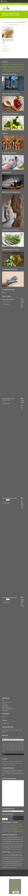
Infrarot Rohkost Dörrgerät (16, 849)
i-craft (18, 873)
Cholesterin (17, 841)
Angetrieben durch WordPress (7, 873)
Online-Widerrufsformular (7, 708)
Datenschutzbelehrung (7, 702)
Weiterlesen (5, 50)
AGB (3, 700)
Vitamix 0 (6, 867)
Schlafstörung (9, 863)
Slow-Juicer (14, 863)
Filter (5, 819)
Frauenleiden (17, 845)
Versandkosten (7, 48)
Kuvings (20, 855)
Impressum (4, 703)
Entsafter (10, 843)
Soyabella (19, 863)
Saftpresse (4, 863)
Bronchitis (12, 841)
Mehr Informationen (15, 890)
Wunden (15, 867)
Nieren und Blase (13, 861)
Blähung (7, 841)
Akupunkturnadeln (12, 837)
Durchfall (21, 841)
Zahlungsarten (5, 710)
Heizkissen (4, 849)
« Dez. (3, 754)
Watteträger (11, 867)
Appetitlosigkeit (8, 839)
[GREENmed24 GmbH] (5, 7)
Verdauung (13, 865)
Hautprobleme (19, 847)
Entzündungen (15, 843)
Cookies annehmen (16, 892)
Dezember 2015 (5, 723)
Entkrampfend (5, 843)
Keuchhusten (12, 852)
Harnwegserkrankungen (8, 847)
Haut (15, 847)
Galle (21, 845)
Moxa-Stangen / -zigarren (15, 859)
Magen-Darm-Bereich (11, 857)
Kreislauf (8, 855)
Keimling (6, 852)
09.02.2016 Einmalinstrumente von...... (10, 770)
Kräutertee (14, 855)
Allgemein (4, 716)
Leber (3, 857)
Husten (9, 849)
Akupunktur (4, 837)
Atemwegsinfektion (16, 839)
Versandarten (5, 705)
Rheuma (21, 861)
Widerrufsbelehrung (6, 707)
